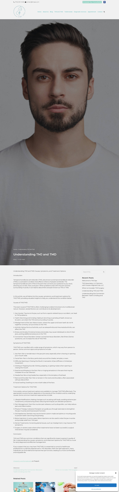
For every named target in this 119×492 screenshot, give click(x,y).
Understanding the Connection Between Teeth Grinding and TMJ (93, 295)
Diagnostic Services (80, 12)
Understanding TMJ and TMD (92, 291)
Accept (97, 485)
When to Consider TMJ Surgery (93, 288)
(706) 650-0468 (19, 2)
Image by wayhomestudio (22, 461)
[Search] (104, 11)
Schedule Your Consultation (92, 2)
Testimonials (68, 12)
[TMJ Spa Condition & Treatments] (19, 12)
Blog (51, 12)
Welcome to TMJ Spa (89, 280)
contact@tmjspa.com (33, 2)
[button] (116, 473)
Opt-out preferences (96, 489)
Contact (100, 12)
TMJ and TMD (58, 12)
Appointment (92, 12)
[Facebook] (104, 2)
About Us (45, 12)
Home (39, 12)
